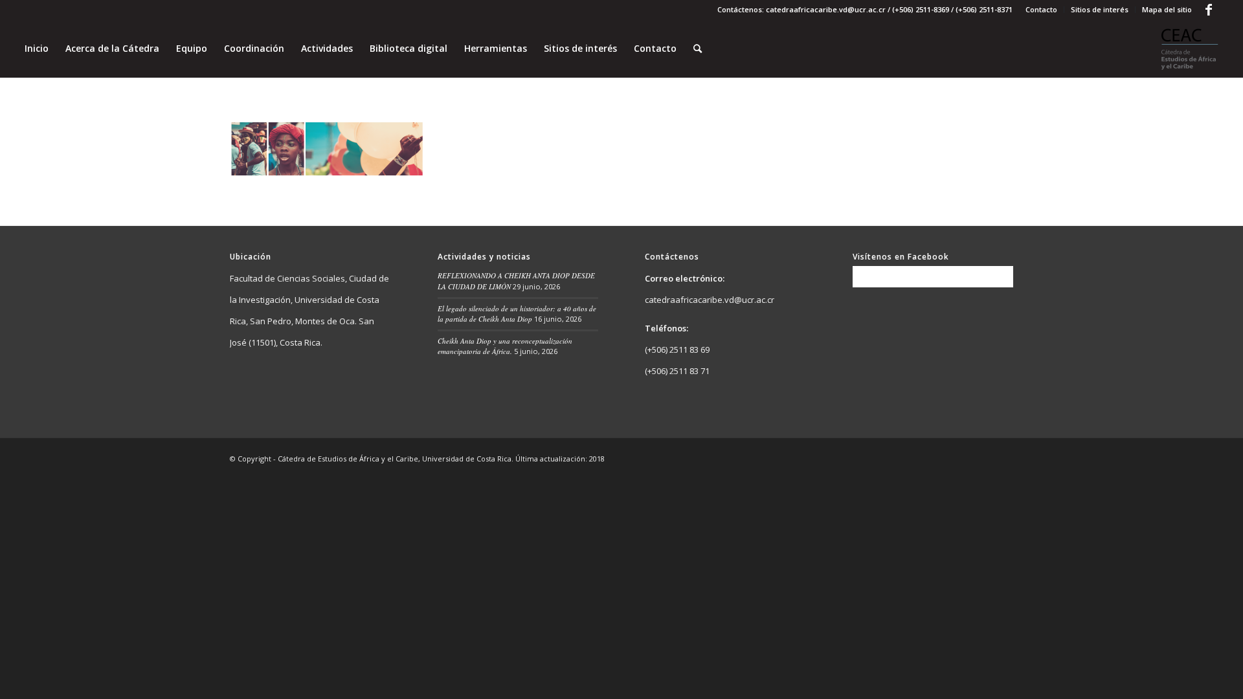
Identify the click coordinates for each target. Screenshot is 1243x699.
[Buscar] (697, 48)
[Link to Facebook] (1208, 9)
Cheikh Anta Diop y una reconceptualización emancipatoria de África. (505, 346)
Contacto (1041, 9)
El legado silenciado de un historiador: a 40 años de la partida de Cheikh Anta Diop (517, 314)
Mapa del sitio (1167, 9)
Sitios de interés (1099, 9)
